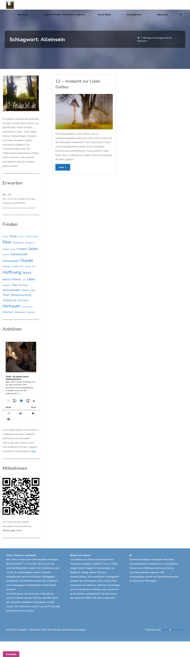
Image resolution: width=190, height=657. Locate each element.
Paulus (24, 290)
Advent (5, 236)
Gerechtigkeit (11, 261)
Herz (33, 266)
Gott (21, 266)
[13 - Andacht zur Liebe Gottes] (98, 111)
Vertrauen (11, 306)
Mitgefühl (7, 285)
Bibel (7, 242)
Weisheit (31, 312)
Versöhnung (23, 300)
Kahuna (165, 629)
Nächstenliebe (11, 290)
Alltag (13, 236)
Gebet (33, 248)
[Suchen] (180, 14)
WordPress (178, 629)
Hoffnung (12, 272)
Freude (12, 249)
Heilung (28, 266)
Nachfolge (23, 285)
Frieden (21, 249)
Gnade (15, 266)
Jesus (27, 272)
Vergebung (9, 300)
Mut (14, 285)
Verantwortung (20, 295)
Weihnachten (19, 312)
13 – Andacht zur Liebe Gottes (77, 84)
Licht (24, 279)
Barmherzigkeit (32, 236)
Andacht (21, 237)
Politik (32, 290)
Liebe (31, 279)
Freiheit (6, 249)
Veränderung (27, 307)
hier (34, 451)
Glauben (6, 266)
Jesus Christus (12, 279)
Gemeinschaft (18, 254)
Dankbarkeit (18, 242)
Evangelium (29, 243)
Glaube (55, 118)
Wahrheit (8, 312)
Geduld (6, 254)
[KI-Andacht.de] (10, 5)
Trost (6, 295)
